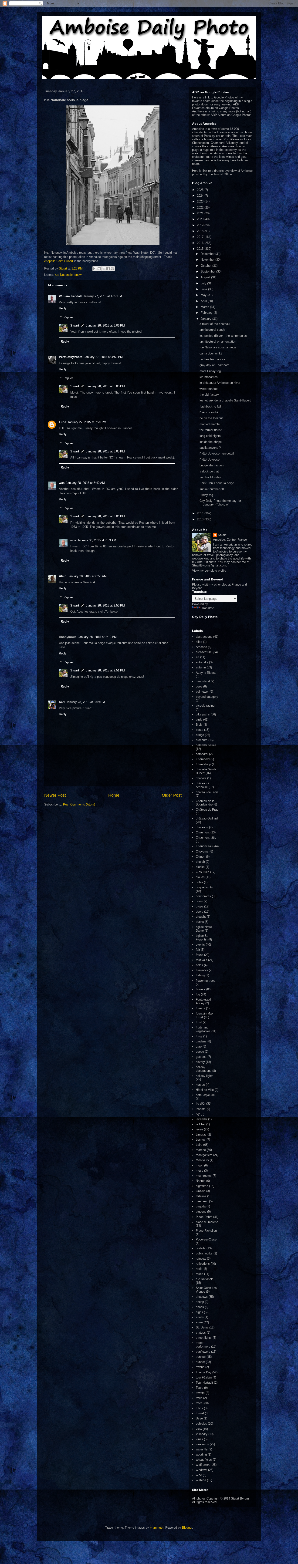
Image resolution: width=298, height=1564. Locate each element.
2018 (200, 231)
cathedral (202, 754)
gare (199, 1046)
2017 (200, 237)
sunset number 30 (212, 489)
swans (200, 1367)
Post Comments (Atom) (79, 804)
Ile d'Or (200, 1103)
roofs (199, 1269)
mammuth (156, 1527)
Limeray (201, 1134)
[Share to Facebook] (108, 268)
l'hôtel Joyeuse (210, 459)
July (204, 283)
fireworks (202, 970)
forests (200, 1008)
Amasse (201, 647)
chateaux (202, 827)
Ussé (199, 1418)
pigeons (201, 1211)
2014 (200, 513)
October (206, 265)
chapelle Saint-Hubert (58, 261)
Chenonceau (204, 846)
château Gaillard (207, 818)
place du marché (207, 1222)
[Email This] (94, 268)
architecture (204, 652)
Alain (62, 576)
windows (201, 1470)
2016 (200, 243)
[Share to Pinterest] (112, 268)
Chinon (200, 856)
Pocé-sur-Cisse (206, 1239)
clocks (200, 867)
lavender (201, 1119)
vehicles (201, 1423)
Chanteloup (203, 764)
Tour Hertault (204, 1382)
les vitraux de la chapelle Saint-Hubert (225, 400)
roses (199, 1274)
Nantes (200, 1181)
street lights (204, 1337)
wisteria (201, 1480)
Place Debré (204, 1217)
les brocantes (209, 377)
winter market (209, 389)
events (200, 944)
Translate (207, 608)
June (204, 289)
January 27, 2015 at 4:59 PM (103, 357)
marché (201, 1150)
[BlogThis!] (99, 268)
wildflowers (203, 1464)
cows (199, 901)
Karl (62, 702)
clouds (200, 877)
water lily (202, 1449)
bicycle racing (205, 705)
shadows (202, 1296)
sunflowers (203, 1351)
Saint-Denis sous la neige (217, 483)
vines (199, 1439)
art (197, 657)
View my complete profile (209, 570)
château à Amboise (202, 785)
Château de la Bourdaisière (205, 802)
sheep (200, 1302)
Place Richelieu (206, 1230)
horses (200, 1084)
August (206, 277)
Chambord (203, 759)
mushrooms (204, 1175)
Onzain (200, 1191)
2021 (200, 213)
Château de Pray (207, 809)
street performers (203, 1344)
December (208, 254)
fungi (199, 1036)
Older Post (172, 795)
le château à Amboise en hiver (220, 382)
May (204, 295)
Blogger (187, 1527)
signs (199, 1312)
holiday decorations (203, 1068)
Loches (201, 1139)
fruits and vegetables (203, 1029)
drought (201, 916)
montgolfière (204, 1155)
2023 (200, 201)
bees (199, 686)
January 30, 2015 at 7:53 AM (96, 540)
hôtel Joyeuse (205, 1095)
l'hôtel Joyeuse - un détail (217, 453)
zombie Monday (210, 477)
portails (201, 1248)
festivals (201, 960)
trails (199, 1398)
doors (199, 911)
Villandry (201, 1434)
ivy (198, 1114)
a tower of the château (215, 324)
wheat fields (204, 1459)
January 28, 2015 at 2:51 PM (105, 670)
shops (200, 1307)
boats (199, 729)
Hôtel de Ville (205, 1090)
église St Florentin (202, 937)
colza (199, 882)
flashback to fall (210, 406)
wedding (201, 1454)
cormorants (203, 896)
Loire (199, 1144)
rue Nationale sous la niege (218, 347)
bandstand (203, 681)
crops (199, 906)
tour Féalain (204, 1377)
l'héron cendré (209, 412)
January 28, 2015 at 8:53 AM (87, 576)
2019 (200, 225)
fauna (199, 955)
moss (199, 1170)
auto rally (202, 662)
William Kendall (70, 296)
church (200, 861)
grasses (201, 1056)
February (207, 312)
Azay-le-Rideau (206, 672)
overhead (202, 1201)
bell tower (202, 691)
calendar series (206, 745)
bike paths (203, 714)
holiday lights (204, 1076)
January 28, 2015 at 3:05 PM (105, 451)
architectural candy (212, 329)
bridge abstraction (212, 465)
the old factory (209, 394)
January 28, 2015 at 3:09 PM (85, 702)
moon (199, 1165)
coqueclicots (204, 887)
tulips (199, 1408)
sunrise (201, 1356)
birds (199, 719)
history (200, 1062)
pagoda (201, 1206)
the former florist (211, 430)
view (199, 1429)
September (208, 271)
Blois (199, 724)
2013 (200, 519)
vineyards (202, 1444)
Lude (62, 422)
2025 (200, 190)
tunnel (200, 1413)
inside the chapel (211, 442)
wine (199, 1475)
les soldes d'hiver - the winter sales (223, 335)
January (206, 318)
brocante (201, 740)
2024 (200, 195)
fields (199, 965)
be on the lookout (211, 418)
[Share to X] (103, 268)
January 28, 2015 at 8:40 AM (85, 483)
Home (113, 795)
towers (200, 1393)
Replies (69, 317)
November (208, 259)
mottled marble (210, 424)
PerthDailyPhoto (70, 357)
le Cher (200, 1124)
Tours (199, 1387)
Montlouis (202, 1160)
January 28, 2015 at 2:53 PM (105, 605)
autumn (201, 667)
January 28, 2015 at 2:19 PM (97, 637)
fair (198, 949)
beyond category (207, 696)
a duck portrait (209, 471)
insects (201, 1109)
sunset (200, 1362)
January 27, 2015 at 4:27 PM (102, 296)
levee (199, 1129)
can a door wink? (211, 353)
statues (201, 1332)
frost (199, 1022)
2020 (200, 219)
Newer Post (55, 795)
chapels (201, 778)
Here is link (199, 170)
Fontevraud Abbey (203, 1001)
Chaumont (203, 832)
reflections (203, 1263)
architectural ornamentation (218, 341)
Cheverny (202, 851)
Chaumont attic (206, 837)
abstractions (204, 636)
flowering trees (205, 980)
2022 (200, 207)
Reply (63, 308)
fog (198, 994)
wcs (61, 483)
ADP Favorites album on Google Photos (215, 106)
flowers (200, 989)
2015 (200, 248)
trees (199, 1403)
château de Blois (207, 792)
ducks (200, 922)
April (204, 301)
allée (199, 642)
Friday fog (206, 495)
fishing (200, 975)
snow (77, 274)
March (205, 307)
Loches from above (212, 359)
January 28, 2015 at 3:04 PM (105, 516)
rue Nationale (64, 274)
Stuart (74, 325)
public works (204, 1253)
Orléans (201, 1196)
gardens (201, 1041)
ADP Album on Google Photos (231, 115)
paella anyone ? (210, 447)
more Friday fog (210, 371)
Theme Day (203, 1372)
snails (200, 1317)
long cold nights (210, 436)
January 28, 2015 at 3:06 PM (105, 325)
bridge (200, 735)
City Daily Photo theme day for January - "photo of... (220, 502)
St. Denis (202, 1327)
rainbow (201, 1258)
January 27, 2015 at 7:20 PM (87, 422)
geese (200, 1051)
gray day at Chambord (214, 365)
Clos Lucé (202, 872)
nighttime (202, 1186)
